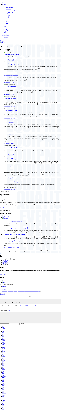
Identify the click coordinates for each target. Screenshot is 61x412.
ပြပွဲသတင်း (5, 32)
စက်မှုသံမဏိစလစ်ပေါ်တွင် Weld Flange (11, 110)
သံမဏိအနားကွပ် (37, 291)
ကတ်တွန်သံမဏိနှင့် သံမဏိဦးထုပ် (10, 86)
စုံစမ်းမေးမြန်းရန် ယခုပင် (4, 274)
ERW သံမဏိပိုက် (8, 9)
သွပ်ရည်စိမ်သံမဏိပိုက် (9, 12)
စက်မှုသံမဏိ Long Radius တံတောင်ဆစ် (11, 54)
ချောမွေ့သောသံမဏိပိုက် (9, 7)
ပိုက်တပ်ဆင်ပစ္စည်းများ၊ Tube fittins (9, 13)
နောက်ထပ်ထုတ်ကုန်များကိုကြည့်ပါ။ (9, 82)
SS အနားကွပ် (21, 291)
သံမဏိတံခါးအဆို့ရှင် (5, 291)
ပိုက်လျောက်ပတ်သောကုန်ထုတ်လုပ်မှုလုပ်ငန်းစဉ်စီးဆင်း (14, 221)
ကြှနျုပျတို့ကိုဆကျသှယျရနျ (6, 38)
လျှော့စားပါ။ (8, 21)
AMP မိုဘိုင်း (4, 289)
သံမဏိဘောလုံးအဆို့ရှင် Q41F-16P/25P (11, 170)
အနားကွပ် (5, 24)
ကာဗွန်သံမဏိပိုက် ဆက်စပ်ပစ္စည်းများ (29, 291)
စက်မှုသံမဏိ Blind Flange (9, 134)
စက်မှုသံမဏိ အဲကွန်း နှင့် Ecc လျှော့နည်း (11, 75)
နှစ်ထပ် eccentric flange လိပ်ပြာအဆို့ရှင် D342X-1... (13, 182)
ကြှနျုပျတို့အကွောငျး (5, 35)
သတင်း (3, 27)
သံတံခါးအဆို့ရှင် (11, 291)
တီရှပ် (7, 18)
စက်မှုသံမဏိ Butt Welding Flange (10, 98)
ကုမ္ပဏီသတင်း (6, 29)
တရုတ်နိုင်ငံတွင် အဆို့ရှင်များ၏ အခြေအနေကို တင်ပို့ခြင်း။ (14, 234)
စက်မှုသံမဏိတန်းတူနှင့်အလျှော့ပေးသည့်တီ (11, 63)
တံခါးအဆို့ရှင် (16, 291)
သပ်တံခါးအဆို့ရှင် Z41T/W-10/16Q (10, 147)
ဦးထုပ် (7, 23)
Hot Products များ (4, 286)
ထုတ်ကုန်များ (4, 4)
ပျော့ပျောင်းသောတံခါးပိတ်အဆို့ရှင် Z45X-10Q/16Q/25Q (14, 158)
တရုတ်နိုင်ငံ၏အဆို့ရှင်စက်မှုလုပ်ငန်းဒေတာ (11, 247)
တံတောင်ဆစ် (8, 15)
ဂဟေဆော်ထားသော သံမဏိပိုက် (11, 10)
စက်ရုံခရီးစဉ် (6, 37)
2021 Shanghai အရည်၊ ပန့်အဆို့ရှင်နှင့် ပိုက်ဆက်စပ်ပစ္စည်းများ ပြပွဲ (16, 227)
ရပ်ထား (5, 26)
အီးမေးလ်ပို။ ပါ (2, 294)
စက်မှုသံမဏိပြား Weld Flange (9, 122)
